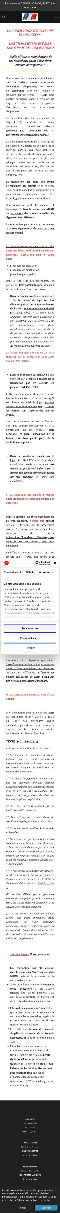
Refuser (30, 647)
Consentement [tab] (12, 572)
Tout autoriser (30, 628)
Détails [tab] (30, 572)
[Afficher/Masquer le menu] (56, 17)
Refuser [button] (22, 1207)
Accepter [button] (46, 1207)
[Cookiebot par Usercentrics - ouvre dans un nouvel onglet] (37, 563)
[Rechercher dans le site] (3, 17)
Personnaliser (28, 638)
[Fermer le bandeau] (55, 563)
